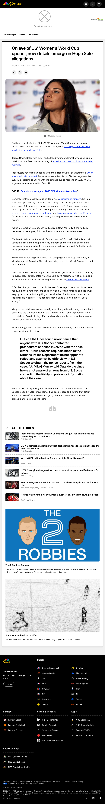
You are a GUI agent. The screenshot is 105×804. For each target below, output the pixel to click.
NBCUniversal (18, 788)
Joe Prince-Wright (27, 463)
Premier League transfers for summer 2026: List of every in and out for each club (59, 483)
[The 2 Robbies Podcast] (52, 535)
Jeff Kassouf (19, 66)
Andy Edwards (26, 439)
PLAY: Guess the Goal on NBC (21, 635)
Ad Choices (66, 782)
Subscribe (9, 684)
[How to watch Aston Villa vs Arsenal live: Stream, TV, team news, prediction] (12, 497)
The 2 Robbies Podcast (17, 565)
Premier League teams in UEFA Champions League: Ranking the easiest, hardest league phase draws (57, 435)
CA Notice (27, 783)
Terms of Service (38, 783)
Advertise (6, 782)
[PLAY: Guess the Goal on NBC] (52, 605)
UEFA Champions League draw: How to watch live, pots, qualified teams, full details (60, 471)
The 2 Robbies (34, 35)
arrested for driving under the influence (32, 213)
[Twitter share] (20, 72)
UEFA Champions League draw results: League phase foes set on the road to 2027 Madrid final (60, 447)
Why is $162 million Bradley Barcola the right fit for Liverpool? (52, 458)
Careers (14, 782)
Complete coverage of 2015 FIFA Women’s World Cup (49, 191)
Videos (22, 35)
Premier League (10, 35)
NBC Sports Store (44, 782)
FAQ (35, 782)
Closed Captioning (25, 782)
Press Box (56, 782)
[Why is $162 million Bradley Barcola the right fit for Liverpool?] (12, 460)
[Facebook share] (14, 72)
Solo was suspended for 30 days (74, 213)
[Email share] (26, 72)
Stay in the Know (10, 671)
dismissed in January (70, 199)
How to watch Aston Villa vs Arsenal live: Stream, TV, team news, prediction (60, 494)
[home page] (12, 4)
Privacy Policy (77, 782)
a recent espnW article (77, 279)
